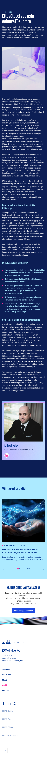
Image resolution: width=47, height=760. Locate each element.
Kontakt (5, 691)
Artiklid (5, 685)
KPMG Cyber (7, 719)
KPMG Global (7, 727)
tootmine (22, 545)
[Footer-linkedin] (10, 703)
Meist (4, 680)
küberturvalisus (9, 545)
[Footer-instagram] (16, 703)
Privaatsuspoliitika (9, 735)
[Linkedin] (23, 455)
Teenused (6, 670)
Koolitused (6, 675)
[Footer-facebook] (5, 703)
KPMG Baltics (7, 711)
